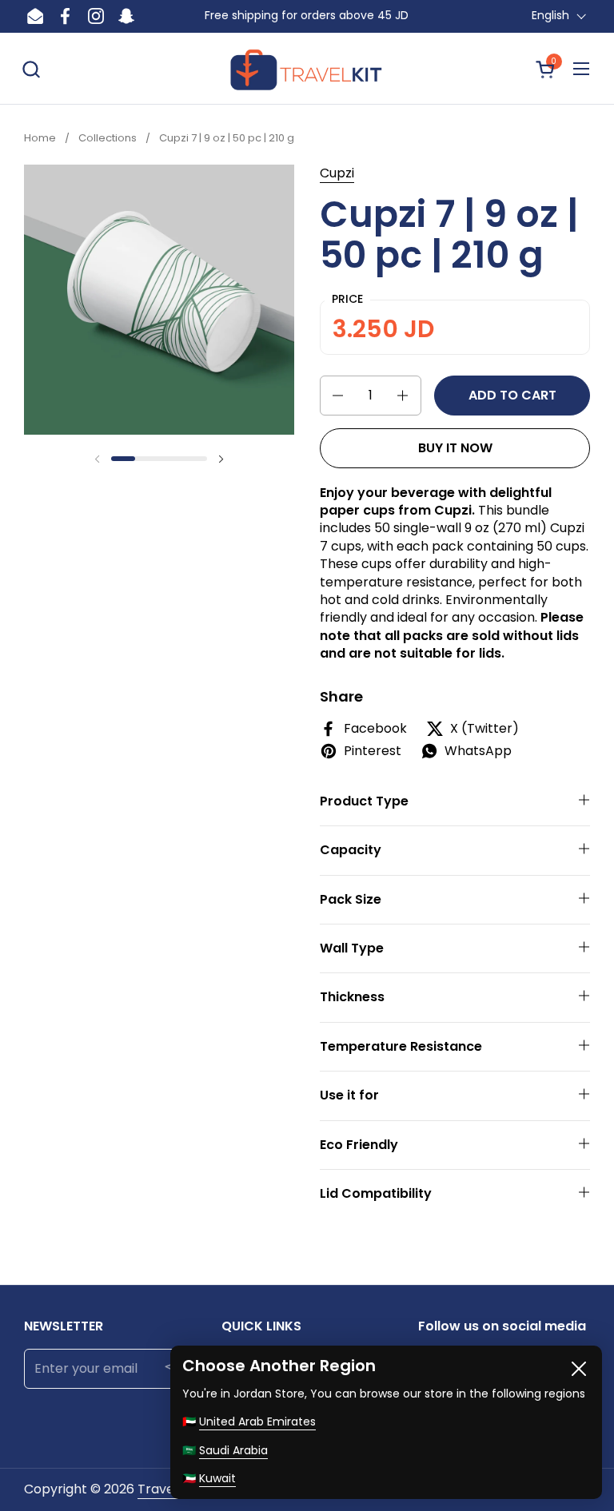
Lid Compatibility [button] (376, 1193)
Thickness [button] (352, 997)
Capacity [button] (350, 850)
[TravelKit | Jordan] (307, 69)
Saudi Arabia (233, 1450)
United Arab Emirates (257, 1421)
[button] (31, 69)
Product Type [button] (364, 801)
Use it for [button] (349, 1095)
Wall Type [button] (352, 948)
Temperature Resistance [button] (401, 1046)
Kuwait (217, 1478)
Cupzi (337, 173)
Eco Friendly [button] (359, 1144)
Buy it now (455, 448)
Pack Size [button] (350, 899)
